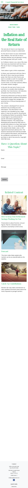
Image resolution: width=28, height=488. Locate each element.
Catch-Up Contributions (11, 283)
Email (2, 158)
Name (2, 150)
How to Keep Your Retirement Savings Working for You (13, 217)
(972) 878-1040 (15, 466)
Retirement (14, 486)
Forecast (4, 251)
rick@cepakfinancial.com (14, 477)
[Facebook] (14, 480)
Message (3, 167)
